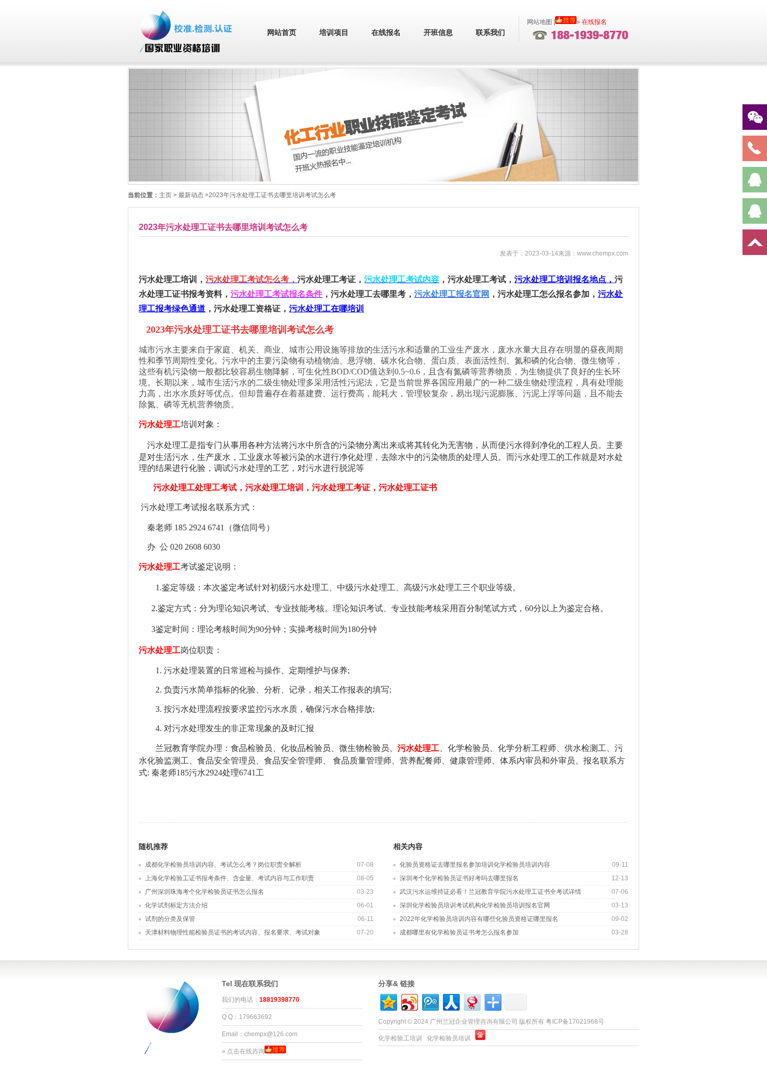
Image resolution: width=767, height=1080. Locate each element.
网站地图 (539, 22)
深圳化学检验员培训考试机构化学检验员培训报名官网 (475, 905)
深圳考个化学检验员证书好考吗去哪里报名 (459, 878)
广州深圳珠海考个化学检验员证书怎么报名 (204, 891)
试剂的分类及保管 (170, 919)
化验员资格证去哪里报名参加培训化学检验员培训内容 (475, 864)
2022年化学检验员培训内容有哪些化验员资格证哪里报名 (479, 919)
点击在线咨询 (246, 1051)
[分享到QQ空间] (388, 1001)
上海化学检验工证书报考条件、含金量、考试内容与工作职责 (229, 878)
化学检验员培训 (449, 1038)
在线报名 (386, 33)
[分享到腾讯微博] (429, 1001)
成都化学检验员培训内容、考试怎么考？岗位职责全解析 (223, 864)
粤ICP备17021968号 (575, 1021)
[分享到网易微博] (471, 1001)
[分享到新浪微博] (408, 1001)
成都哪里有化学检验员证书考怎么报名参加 (459, 932)
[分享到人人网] (450, 1001)
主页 (165, 195)
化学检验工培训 (400, 1038)
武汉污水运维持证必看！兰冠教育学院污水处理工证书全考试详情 (490, 891)
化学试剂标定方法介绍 (176, 905)
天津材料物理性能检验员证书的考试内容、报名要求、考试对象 (232, 932)
